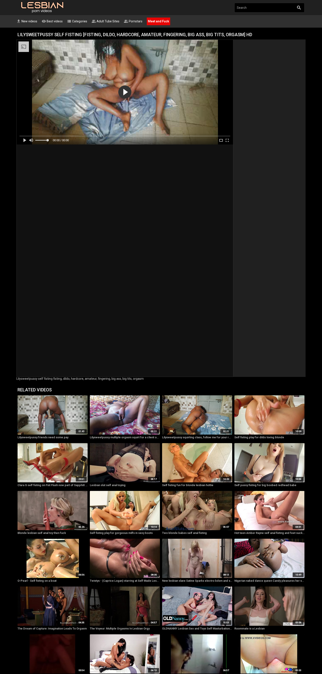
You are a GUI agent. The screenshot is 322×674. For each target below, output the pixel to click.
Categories (77, 21)
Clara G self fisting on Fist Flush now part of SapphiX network (53, 485)
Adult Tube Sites (105, 21)
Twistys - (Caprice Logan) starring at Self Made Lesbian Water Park (125, 580)
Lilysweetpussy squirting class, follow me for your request (197, 437)
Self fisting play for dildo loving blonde (259, 437)
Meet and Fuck (158, 21)
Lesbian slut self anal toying (108, 485)
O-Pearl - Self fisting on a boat (37, 580)
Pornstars (133, 21)
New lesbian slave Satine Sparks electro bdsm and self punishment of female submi (197, 580)
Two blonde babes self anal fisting (184, 533)
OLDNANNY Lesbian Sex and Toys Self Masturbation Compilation (197, 628)
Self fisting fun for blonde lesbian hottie (187, 485)
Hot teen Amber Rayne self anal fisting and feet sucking (269, 533)
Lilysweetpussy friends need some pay (43, 437)
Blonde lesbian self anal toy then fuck (42, 533)
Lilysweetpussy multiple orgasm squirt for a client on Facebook (125, 437)
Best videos (52, 21)
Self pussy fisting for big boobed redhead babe (265, 485)
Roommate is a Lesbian (249, 628)
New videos (26, 21)
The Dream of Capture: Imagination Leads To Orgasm (52, 628)
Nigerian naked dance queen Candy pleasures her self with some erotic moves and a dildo (269, 580)
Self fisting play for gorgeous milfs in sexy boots (121, 533)
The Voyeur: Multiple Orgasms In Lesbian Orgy (120, 628)
